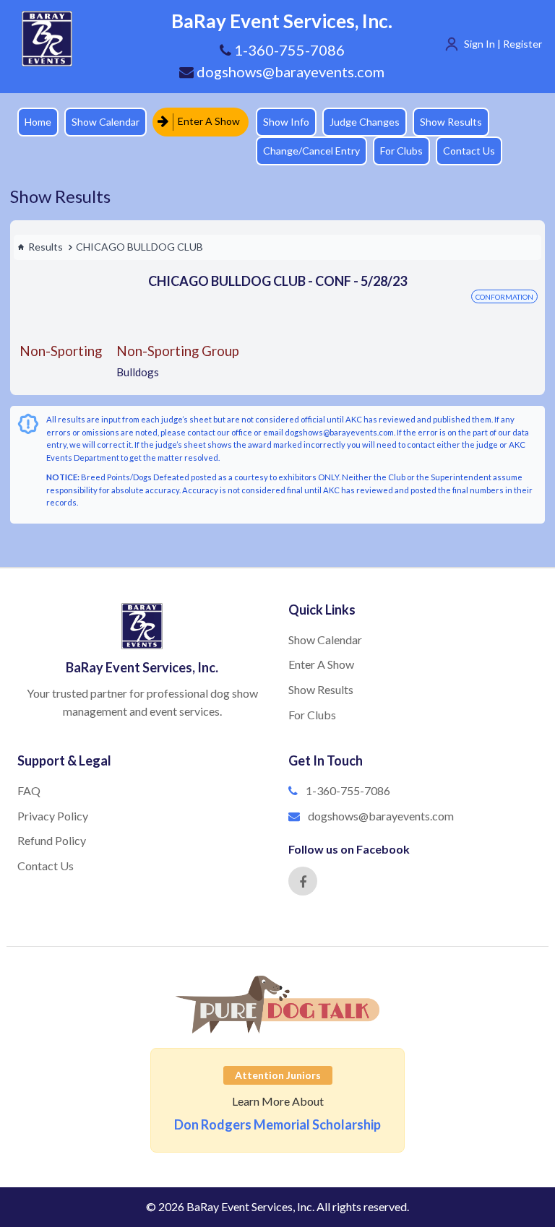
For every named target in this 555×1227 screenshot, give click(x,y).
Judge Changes (365, 122)
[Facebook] (302, 881)
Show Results (451, 122)
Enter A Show (208, 121)
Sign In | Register (503, 44)
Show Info (286, 122)
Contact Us (469, 150)
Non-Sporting (61, 350)
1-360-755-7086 (348, 790)
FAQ (28, 790)
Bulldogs (137, 371)
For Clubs (401, 150)
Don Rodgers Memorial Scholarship (277, 1124)
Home (38, 122)
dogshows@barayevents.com (289, 71)
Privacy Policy (52, 816)
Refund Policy (51, 840)
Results (45, 246)
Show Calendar (105, 122)
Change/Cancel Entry (311, 150)
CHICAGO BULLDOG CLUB (139, 246)
